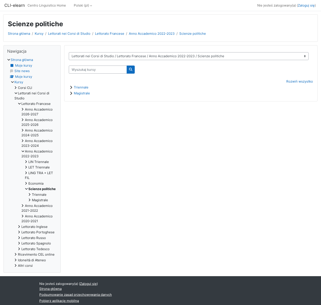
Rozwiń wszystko (299, 81)
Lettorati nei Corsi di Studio (69, 33)
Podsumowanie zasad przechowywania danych (75, 295)
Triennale (81, 87)
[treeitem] (32, 162)
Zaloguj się (306, 5)
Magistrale (82, 93)
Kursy (39, 33)
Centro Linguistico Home (47, 5)
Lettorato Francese (109, 33)
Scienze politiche (192, 33)
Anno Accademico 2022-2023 (152, 33)
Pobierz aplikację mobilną (59, 301)
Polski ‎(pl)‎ (81, 5)
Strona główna (19, 33)
